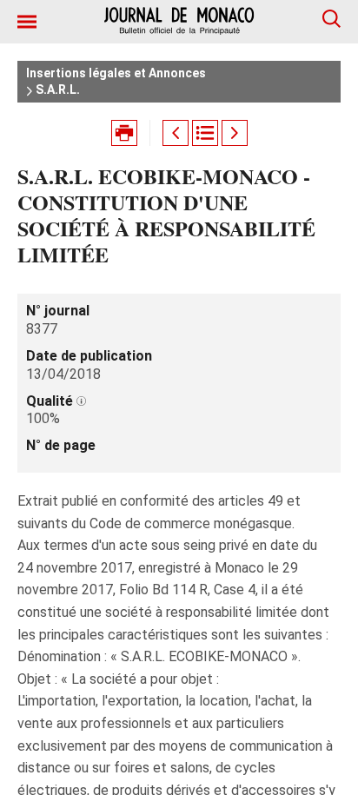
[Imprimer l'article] (124, 133)
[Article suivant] (235, 133)
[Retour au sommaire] (205, 133)
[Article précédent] (175, 133)
